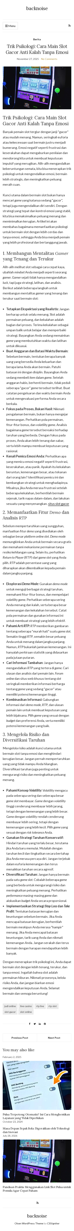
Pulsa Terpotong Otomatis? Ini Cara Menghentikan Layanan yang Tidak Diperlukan (36, 1116)
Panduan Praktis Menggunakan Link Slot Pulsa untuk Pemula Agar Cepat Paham (37, 1188)
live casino (26, 1006)
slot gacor (10, 1011)
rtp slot (52, 1006)
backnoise (37, 8)
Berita (37, 39)
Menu (11, 25)
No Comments (49, 58)
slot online (26, 1011)
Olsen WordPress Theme (29, 1223)
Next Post (54, 1037)
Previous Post (19, 1037)
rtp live (40, 1006)
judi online (10, 1006)
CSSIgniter (53, 1223)
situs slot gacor (58, 504)
